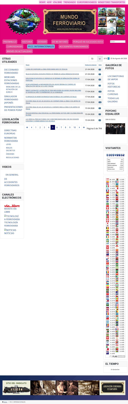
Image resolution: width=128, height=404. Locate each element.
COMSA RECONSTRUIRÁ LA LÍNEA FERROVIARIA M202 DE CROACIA (46, 69)
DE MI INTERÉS (60, 41)
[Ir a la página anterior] (32, 127)
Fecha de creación (90, 65)
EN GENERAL (12, 174)
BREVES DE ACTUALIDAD (19, 51)
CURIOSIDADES (14, 46)
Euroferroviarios (87, 2)
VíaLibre (57, 2)
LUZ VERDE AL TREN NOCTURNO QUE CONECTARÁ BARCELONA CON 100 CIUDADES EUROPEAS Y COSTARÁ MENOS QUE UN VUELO (52, 120)
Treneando (69, 2)
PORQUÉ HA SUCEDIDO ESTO (88, 41)
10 (75, 127)
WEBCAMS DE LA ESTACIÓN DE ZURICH (13, 89)
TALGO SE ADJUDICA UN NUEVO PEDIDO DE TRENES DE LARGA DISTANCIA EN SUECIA (52, 74)
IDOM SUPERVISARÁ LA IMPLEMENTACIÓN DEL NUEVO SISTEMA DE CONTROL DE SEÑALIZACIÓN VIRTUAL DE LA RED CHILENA (51, 85)
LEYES (8, 144)
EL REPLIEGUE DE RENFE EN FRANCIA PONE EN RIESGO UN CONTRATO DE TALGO (51, 97)
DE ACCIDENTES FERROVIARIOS (11, 182)
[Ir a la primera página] (27, 127)
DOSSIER (42, 41)
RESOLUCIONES (12, 157)
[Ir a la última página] (83, 127)
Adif (49, 2)
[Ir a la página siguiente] (79, 127)
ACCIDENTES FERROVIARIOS (74, 46)
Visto (100, 65)
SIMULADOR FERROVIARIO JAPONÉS (11, 99)
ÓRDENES (10, 154)
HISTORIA (27, 41)
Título (27, 65)
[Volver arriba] (124, 400)
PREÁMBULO (9, 41)
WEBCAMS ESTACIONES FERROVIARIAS (11, 80)
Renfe (42, 2)
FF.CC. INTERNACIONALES (41, 46)
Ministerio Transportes (111, 2)
